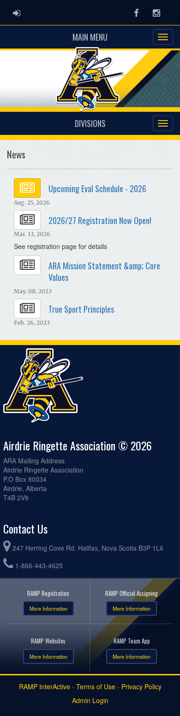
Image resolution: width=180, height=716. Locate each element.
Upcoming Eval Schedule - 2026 (97, 188)
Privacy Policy (141, 686)
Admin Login (90, 700)
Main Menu (90, 37)
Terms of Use (95, 686)
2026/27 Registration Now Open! (99, 220)
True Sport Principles (81, 309)
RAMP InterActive (44, 686)
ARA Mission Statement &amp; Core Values (104, 271)
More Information (48, 608)
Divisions (90, 123)
